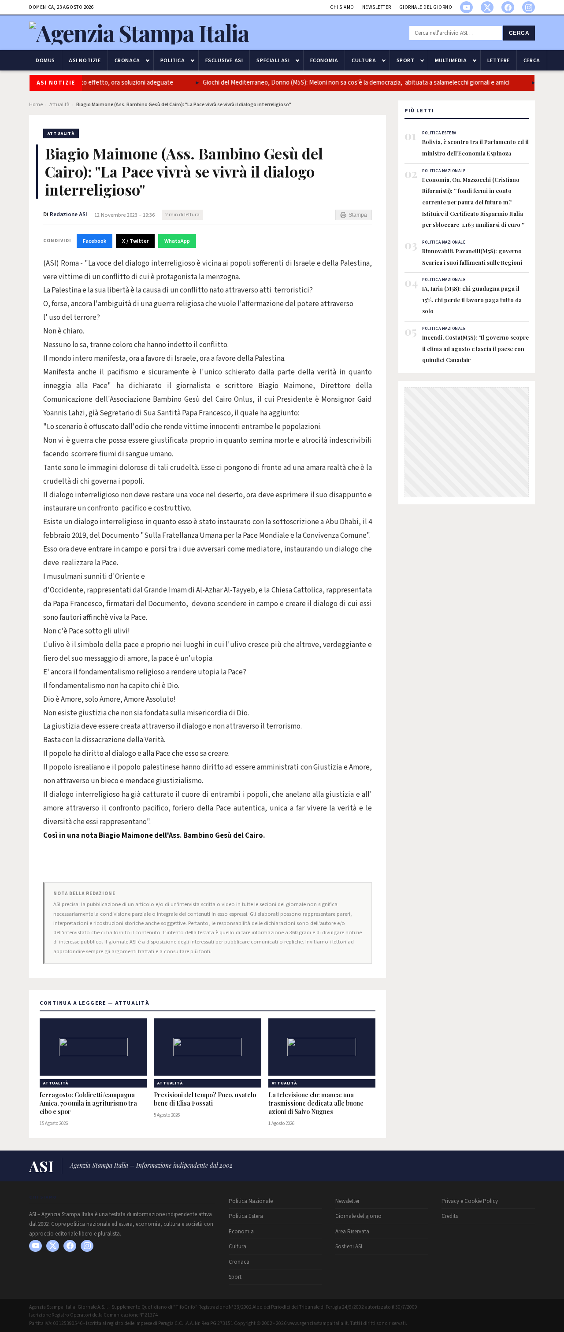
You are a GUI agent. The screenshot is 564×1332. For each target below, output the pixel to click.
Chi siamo (342, 7)
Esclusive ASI (224, 60)
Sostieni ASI (348, 1247)
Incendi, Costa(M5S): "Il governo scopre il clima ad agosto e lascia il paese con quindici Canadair (475, 348)
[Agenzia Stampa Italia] (139, 33)
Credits (450, 1216)
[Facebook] (507, 7)
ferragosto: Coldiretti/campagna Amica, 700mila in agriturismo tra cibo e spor (88, 1103)
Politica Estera (246, 1216)
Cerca (519, 33)
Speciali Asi (272, 60)
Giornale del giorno (426, 7)
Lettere (498, 60)
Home (36, 104)
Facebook (94, 241)
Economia (324, 60)
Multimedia (451, 60)
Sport (406, 60)
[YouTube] (466, 7)
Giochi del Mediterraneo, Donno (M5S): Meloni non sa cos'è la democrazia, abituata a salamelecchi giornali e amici (341, 82)
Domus (45, 60)
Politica (172, 60)
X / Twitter (135, 241)
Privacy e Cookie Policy (470, 1201)
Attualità (59, 104)
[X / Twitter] (487, 7)
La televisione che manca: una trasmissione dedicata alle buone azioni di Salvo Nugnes (316, 1103)
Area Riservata (352, 1232)
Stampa (358, 215)
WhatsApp (177, 241)
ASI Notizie (85, 60)
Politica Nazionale (251, 1201)
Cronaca (127, 60)
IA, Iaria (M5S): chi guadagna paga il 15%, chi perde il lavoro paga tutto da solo (472, 299)
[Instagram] (528, 7)
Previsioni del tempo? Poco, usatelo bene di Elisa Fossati (205, 1099)
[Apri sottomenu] (147, 60)
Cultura (364, 60)
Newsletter (376, 7)
